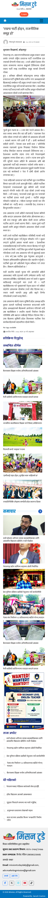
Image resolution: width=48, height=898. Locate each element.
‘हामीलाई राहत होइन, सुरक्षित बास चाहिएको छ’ (20, 475)
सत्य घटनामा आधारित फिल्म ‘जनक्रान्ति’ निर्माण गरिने (24, 819)
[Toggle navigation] (41, 20)
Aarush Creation (39, 896)
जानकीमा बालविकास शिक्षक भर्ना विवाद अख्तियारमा (22, 423)
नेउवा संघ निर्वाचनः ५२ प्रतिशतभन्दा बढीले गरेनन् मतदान (23, 617)
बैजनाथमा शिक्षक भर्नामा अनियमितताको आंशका (20, 371)
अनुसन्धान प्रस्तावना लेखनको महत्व (20, 810)
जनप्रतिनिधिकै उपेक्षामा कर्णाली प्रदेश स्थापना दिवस (22, 502)
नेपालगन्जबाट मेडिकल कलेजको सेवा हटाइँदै (22, 786)
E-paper (24, 14)
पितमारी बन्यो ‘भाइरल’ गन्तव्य (14, 449)
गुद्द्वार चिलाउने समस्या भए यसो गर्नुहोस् (21, 802)
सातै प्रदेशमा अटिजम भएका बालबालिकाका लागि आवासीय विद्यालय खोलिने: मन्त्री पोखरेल (21, 540)
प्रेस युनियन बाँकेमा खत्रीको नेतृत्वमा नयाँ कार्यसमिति (22, 592)
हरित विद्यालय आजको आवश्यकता (19, 794)
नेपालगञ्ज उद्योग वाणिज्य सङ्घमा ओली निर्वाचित (20, 566)
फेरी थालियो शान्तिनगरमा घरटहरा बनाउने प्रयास (20, 397)
